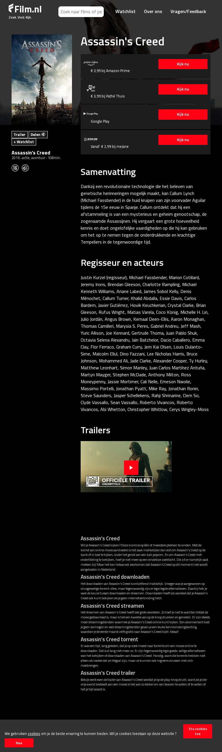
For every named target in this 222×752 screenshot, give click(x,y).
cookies (34, 733)
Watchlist (125, 11)
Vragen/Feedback (188, 11)
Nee (19, 742)
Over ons (153, 11)
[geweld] (27, 167)
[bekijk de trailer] (131, 466)
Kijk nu (183, 64)
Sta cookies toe (198, 731)
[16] (17, 167)
